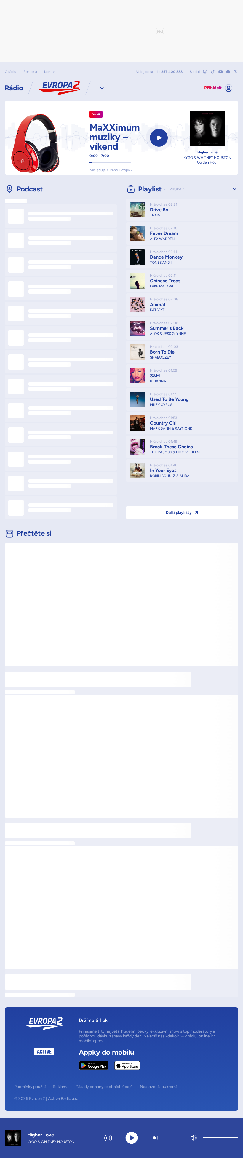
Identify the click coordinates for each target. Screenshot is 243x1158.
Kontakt (50, 72)
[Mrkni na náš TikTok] (212, 71)
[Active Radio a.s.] (44, 1059)
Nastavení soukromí (158, 1087)
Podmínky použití (30, 1087)
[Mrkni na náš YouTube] (220, 71)
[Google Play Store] (94, 1065)
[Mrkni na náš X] (236, 71)
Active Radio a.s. (63, 1098)
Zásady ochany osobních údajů (104, 1087)
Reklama (30, 72)
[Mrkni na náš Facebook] (228, 71)
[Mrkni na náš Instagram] (205, 71)
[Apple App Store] (127, 1065)
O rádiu (10, 72)
